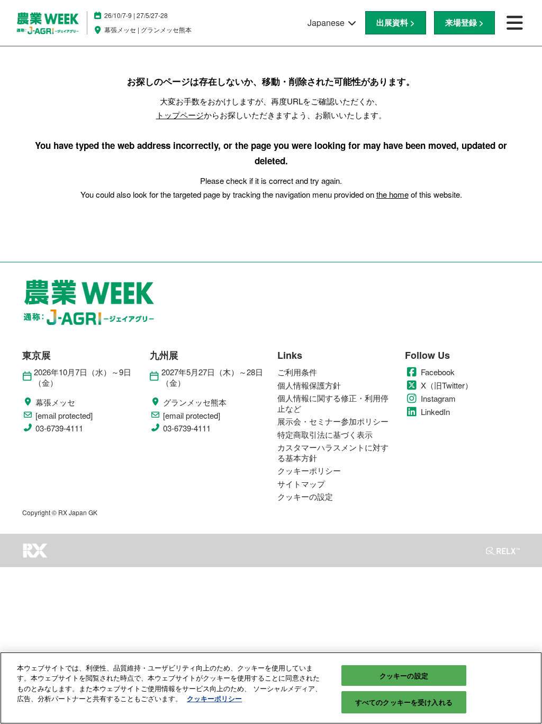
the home (392, 194)
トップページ (180, 114)
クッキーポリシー (214, 698)
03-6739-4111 (59, 428)
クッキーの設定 (404, 675)
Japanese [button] (327, 22)
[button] (395, 22)
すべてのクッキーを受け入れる (404, 702)
